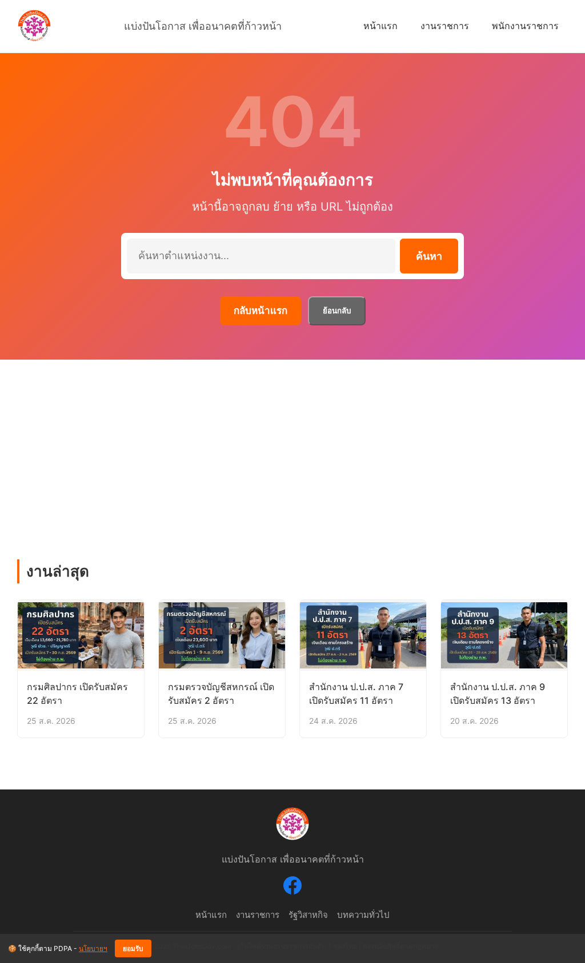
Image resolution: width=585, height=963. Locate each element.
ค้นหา (429, 256)
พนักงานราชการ (525, 25)
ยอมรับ (133, 949)
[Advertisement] (292, 445)
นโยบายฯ (93, 948)
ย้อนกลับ (337, 311)
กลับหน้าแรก (260, 310)
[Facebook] (292, 887)
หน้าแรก (380, 25)
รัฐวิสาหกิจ (308, 914)
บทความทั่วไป (363, 914)
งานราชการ (444, 25)
